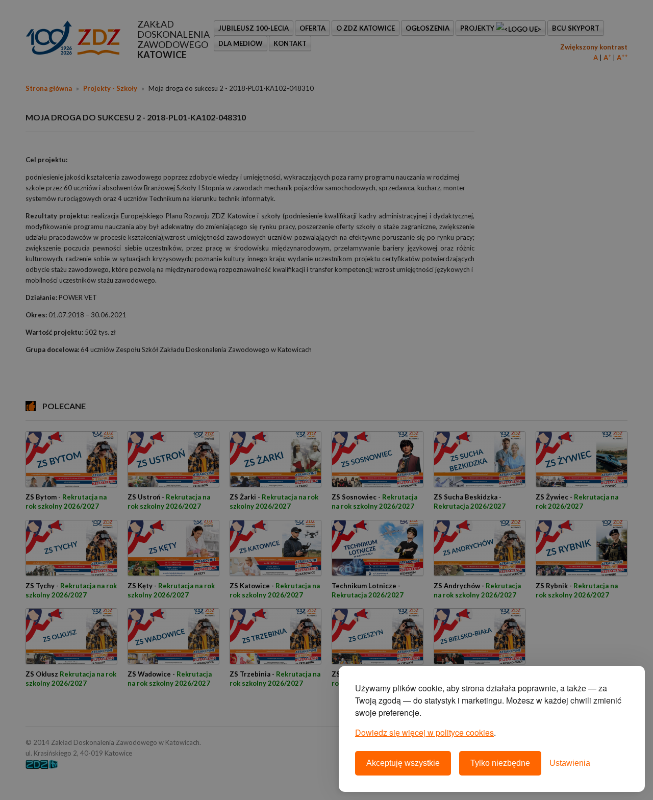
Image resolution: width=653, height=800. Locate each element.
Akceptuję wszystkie (403, 763)
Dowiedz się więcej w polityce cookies (424, 732)
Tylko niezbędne (500, 763)
